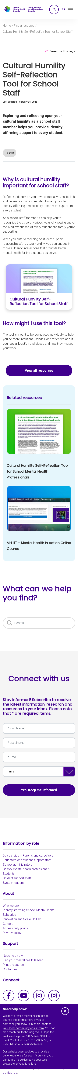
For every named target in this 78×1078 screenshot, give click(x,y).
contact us (10, 1072)
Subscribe (9, 914)
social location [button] (19, 343)
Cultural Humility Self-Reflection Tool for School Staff (38, 31)
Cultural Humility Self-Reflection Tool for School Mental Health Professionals (38, 471)
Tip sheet (9, 153)
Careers (8, 924)
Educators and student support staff (27, 860)
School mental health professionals (26, 869)
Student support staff (17, 878)
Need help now (13, 955)
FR (63, 9)
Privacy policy (12, 933)
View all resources (39, 370)
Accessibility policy (15, 928)
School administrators (17, 864)
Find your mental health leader (23, 960)
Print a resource (13, 965)
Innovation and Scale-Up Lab (22, 919)
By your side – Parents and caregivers (28, 855)
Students (9, 873)
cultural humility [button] (35, 243)
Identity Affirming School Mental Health (28, 910)
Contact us (10, 969)
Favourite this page (62, 51)
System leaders (13, 883)
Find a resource (24, 25)
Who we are (11, 905)
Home (7, 25)
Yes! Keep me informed (39, 790)
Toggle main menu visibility (70, 9)
